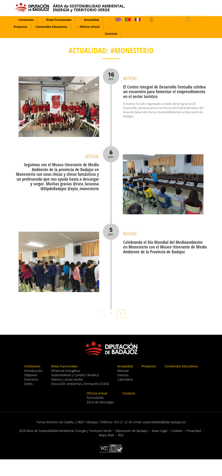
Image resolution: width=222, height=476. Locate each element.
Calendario (125, 379)
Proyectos (20, 27)
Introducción (33, 371)
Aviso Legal (159, 431)
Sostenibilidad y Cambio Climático (75, 375)
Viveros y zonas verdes (67, 379)
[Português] (128, 19)
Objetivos (30, 375)
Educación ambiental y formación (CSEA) (80, 384)
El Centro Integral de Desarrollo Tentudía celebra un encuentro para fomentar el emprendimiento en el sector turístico (164, 91)
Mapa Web (106, 435)
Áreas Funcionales (58, 20)
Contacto (111, 34)
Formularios (95, 397)
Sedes (28, 384)
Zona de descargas (100, 402)
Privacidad (193, 431)
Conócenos (26, 20)
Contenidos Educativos (51, 27)
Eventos (123, 375)
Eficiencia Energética (65, 371)
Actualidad (91, 20)
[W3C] (111, 448)
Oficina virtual (89, 27)
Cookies (176, 431)
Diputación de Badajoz (132, 431)
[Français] (138, 19)
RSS (120, 435)
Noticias (123, 371)
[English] (118, 19)
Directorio (31, 379)
